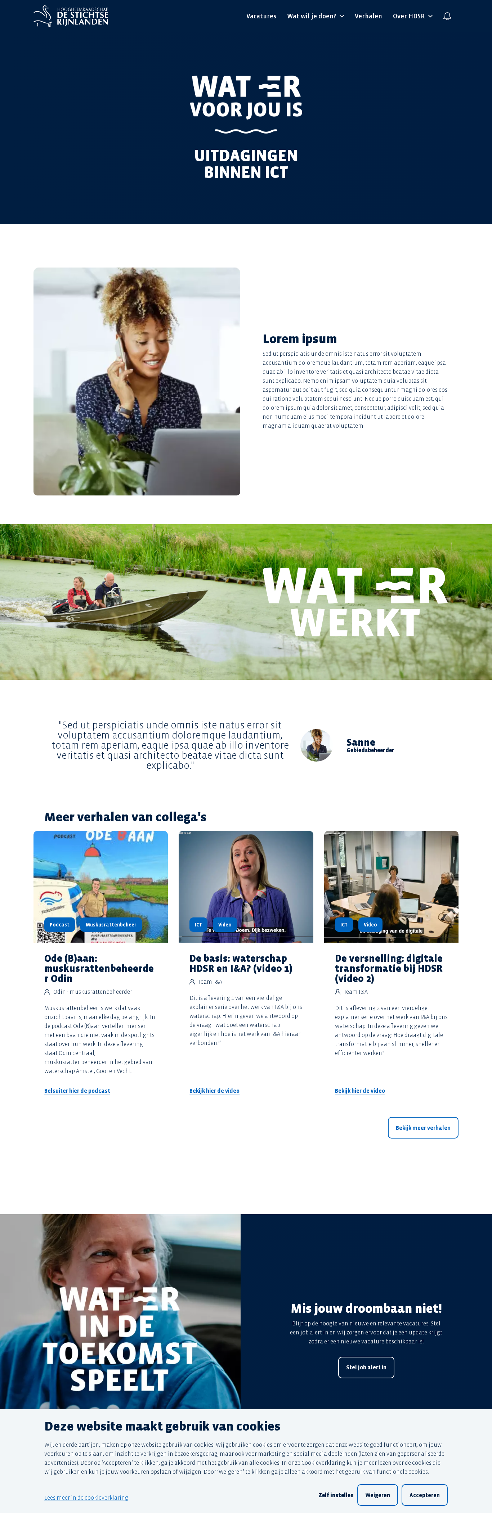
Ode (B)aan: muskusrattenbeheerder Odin (99, 968)
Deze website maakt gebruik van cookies (162, 1426)
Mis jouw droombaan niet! (366, 1309)
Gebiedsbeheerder (370, 750)
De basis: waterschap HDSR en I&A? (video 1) (240, 963)
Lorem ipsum (300, 339)
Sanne (360, 742)
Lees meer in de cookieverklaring (86, 1498)
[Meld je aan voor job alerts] (447, 16)
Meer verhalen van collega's (125, 817)
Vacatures (261, 16)
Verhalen (368, 16)
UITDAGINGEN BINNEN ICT (246, 164)
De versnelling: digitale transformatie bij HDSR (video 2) (389, 968)
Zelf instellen (336, 1495)
